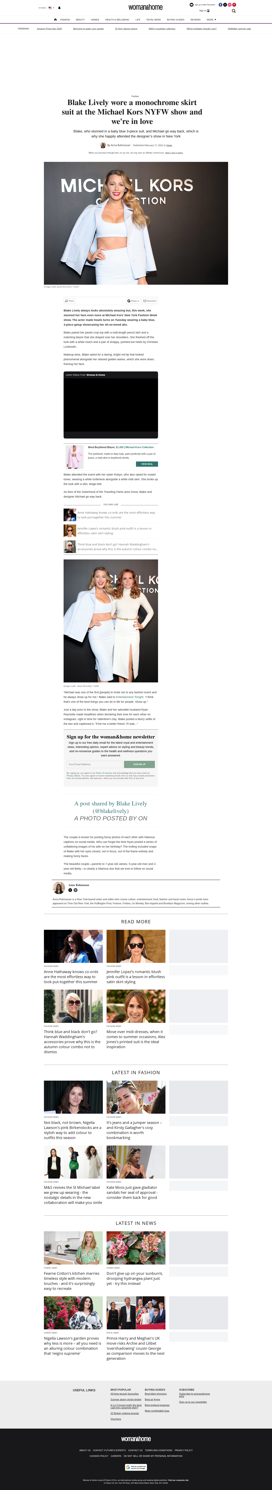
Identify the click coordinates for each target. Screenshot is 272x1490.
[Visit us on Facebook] (220, 5)
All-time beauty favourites (124, 1394)
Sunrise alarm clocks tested (125, 1399)
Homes (95, 19)
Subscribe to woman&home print (194, 1395)
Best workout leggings (157, 1405)
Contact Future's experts (109, 1450)
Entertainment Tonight (129, 697)
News (169, 145)
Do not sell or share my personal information (153, 1456)
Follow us (135, 300)
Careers (116, 1456)
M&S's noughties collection (162, 28)
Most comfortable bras (157, 1411)
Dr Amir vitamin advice (126, 28)
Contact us (135, 1450)
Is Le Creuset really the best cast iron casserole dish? (126, 1406)
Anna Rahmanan (120, 145)
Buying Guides (175, 19)
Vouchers (115, 1419)
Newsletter (152, 300)
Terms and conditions (158, 1450)
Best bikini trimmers (156, 1394)
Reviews (196, 19)
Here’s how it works (174, 153)
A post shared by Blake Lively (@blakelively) (110, 807)
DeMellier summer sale (239, 28)
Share (71, 300)
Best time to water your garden (88, 28)
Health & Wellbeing (117, 19)
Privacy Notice (73, 776)
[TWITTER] (71, 890)
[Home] (55, 20)
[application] (111, 405)
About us (85, 1450)
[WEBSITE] (76, 890)
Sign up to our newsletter (193, 1402)
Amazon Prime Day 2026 (49, 28)
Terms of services (104, 773)
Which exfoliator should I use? (202, 28)
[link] (75, 457)
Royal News (154, 19)
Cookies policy (99, 1456)
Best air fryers (152, 1399)
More (210, 19)
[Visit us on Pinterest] (234, 5)
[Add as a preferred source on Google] (136, 1467)
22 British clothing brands (124, 1413)
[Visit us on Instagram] (230, 5)
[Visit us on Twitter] (225, 5)
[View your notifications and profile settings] (59, 8)
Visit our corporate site (178, 1480)
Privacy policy (184, 1450)
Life (138, 19)
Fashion (65, 19)
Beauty (80, 19)
